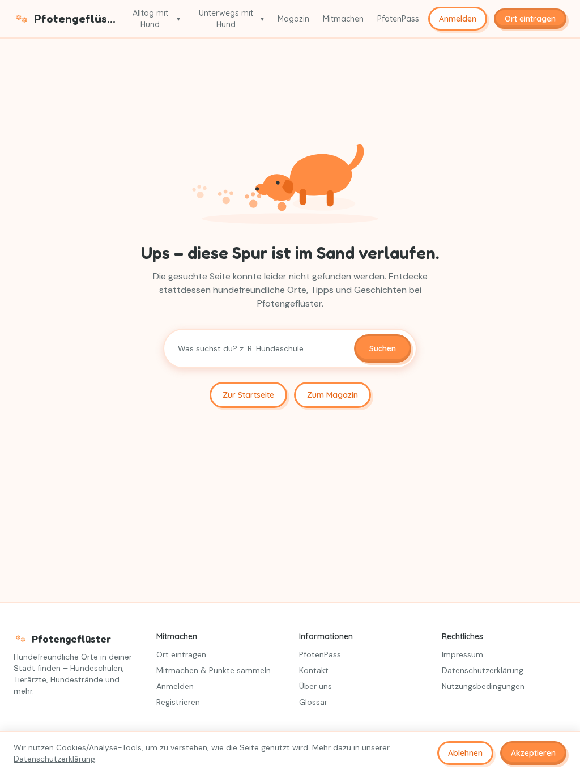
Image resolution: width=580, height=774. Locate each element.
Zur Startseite (248, 395)
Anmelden (457, 19)
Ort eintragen (181, 654)
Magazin (293, 19)
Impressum (462, 654)
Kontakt (314, 670)
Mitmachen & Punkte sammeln (213, 670)
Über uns (315, 686)
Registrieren (178, 702)
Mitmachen (343, 19)
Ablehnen (465, 753)
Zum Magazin (332, 395)
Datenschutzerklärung (482, 670)
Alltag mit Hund (156, 18)
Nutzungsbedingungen (483, 686)
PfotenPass (398, 19)
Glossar (313, 702)
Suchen (382, 348)
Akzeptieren (533, 753)
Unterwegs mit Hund (231, 18)
